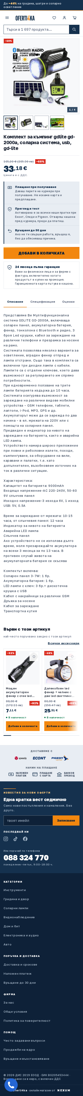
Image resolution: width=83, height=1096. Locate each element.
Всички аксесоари (63, 643)
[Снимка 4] (57, 123)
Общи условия (15, 1011)
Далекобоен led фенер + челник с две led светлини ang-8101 (58, 692)
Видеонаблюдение (19, 917)
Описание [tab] (15, 301)
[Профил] (64, 18)
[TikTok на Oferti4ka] (15, 838)
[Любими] (54, 18)
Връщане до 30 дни (20, 982)
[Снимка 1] (11, 123)
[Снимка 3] (42, 123)
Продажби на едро (19, 1049)
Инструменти (15, 890)
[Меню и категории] (7, 18)
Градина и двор (16, 899)
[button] (74, 18)
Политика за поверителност (27, 1020)
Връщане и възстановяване (26, 1058)
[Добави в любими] (33, 656)
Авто (8, 944)
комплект (63, 360)
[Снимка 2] (26, 123)
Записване (66, 820)
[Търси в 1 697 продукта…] (74, 29)
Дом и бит (12, 926)
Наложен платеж (17, 973)
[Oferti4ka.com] (25, 18)
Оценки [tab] (68, 301)
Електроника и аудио (21, 935)
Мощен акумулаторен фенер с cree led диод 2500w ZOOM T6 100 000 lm (20, 692)
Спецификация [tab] (42, 301)
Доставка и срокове (20, 964)
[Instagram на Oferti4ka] (5, 838)
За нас (9, 1002)
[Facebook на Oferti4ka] (25, 838)
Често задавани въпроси (24, 1040)
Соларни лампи (16, 908)
